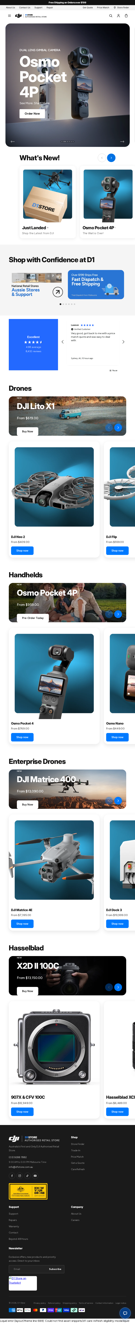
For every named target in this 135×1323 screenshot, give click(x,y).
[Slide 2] (63, 141)
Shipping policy (70, 1303)
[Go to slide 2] (63, 304)
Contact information (104, 1303)
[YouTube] (35, 1176)
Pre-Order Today (33, 618)
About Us (76, 1213)
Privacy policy (40, 1303)
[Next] (122, 141)
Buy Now (27, 431)
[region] (93, 342)
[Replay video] (100, 427)
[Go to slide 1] (60, 304)
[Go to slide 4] (69, 304)
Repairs (13, 1220)
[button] (9, 16)
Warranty (14, 1226)
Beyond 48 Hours (18, 1238)
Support (13, 1213)
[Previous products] (109, 427)
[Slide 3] (66, 141)
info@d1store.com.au (21, 1167)
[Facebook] (12, 1176)
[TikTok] (27, 1176)
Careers (75, 1220)
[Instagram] (20, 1176)
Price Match (77, 1156)
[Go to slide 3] (66, 304)
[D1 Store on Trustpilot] (23, 1283)
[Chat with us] (125, 1313)
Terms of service (86, 1303)
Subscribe (55, 1269)
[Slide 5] (71, 141)
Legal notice (120, 1303)
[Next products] (118, 427)
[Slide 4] (69, 141)
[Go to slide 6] (74, 304)
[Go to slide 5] (71, 304)
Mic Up (29, 106)
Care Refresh (78, 1169)
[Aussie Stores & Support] (37, 284)
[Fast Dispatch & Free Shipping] (96, 284)
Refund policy (54, 1303)
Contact (13, 1232)
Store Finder (77, 1144)
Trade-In (75, 1150)
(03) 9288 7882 (18, 1157)
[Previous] (13, 141)
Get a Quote (77, 1162)
